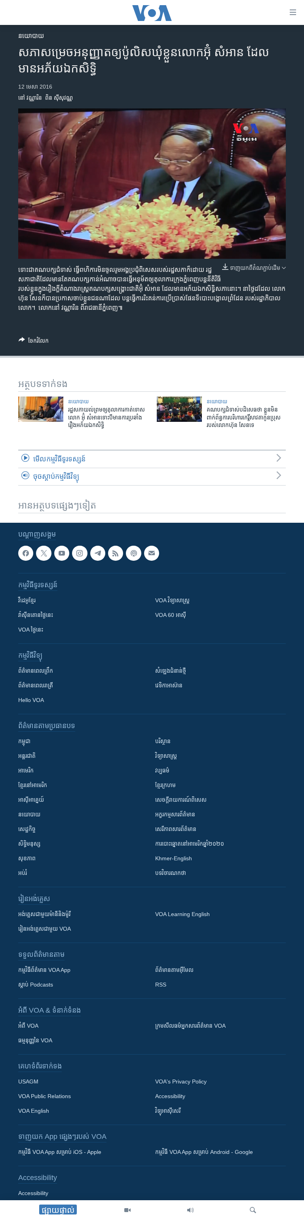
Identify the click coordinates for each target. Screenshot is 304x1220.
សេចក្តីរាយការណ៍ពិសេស (181, 800)
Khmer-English (173, 859)
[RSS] (115, 553)
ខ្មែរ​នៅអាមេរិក (32, 785)
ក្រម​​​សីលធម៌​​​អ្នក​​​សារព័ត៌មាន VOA (190, 1026)
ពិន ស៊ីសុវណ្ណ (59, 98)
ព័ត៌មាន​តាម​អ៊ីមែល (174, 970)
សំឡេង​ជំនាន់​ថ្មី (170, 671)
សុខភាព (27, 859)
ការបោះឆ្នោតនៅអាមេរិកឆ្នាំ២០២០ (189, 844)
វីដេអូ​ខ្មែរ (27, 601)
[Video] (127, 1210)
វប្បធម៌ (162, 771)
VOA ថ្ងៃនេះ (30, 630)
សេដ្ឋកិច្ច (27, 829)
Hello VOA (31, 700)
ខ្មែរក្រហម (165, 785)
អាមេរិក (26, 771)
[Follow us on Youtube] (61, 553)
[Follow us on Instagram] (79, 553)
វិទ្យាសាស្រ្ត (166, 756)
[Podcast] (133, 553)
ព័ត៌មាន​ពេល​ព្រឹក (35, 671)
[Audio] (190, 1210)
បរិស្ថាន (163, 741)
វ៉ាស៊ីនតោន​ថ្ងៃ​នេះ (35, 615)
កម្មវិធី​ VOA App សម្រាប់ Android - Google (204, 1152)
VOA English (33, 1111)
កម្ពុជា (24, 741)
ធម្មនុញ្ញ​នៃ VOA (35, 1041)
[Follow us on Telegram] (97, 553)
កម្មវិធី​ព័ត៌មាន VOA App (44, 970)
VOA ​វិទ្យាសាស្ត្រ (172, 601)
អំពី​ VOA (28, 1026)
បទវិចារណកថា (170, 873)
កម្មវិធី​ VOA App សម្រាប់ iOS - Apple (59, 1152)
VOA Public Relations (44, 1096)
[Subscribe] (151, 553)
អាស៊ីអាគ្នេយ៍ (31, 800)
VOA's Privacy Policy (181, 1082)
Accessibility (170, 1096)
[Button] (34, 342)
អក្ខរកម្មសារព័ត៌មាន (175, 815)
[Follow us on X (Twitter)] (43, 553)
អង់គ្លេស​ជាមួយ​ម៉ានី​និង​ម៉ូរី (44, 914)
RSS (160, 985)
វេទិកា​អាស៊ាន (168, 686)
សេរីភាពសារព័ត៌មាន (175, 829)
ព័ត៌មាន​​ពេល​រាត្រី (35, 686)
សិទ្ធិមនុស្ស (29, 844)
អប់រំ (22, 873)
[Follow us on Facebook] (25, 553)
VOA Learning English (182, 914)
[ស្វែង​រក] (253, 1210)
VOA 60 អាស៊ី (170, 615)
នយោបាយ (31, 35)
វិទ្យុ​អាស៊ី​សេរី (167, 1111)
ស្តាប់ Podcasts (35, 985)
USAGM (28, 1082)
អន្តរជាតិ (27, 756)
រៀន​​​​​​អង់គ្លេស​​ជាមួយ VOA (44, 929)
